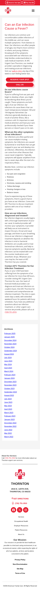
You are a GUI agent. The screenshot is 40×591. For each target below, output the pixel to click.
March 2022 (8, 437)
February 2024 (9, 375)
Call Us (20, 85)
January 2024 (9, 378)
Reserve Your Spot (14, 2)
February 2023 (9, 416)
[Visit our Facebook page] (13, 510)
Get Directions (21, 499)
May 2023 (8, 406)
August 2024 (9, 354)
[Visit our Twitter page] (19, 510)
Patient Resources (21, 530)
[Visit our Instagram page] (25, 510)
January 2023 (9, 419)
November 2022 (10, 426)
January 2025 (9, 337)
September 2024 (10, 351)
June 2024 (8, 361)
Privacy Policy (20, 560)
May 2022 (8, 433)
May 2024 (8, 364)
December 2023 (10, 382)
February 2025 (9, 333)
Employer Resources (21, 526)
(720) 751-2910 (10, 312)
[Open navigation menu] (33, 10)
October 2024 (9, 347)
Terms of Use (20, 573)
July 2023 (8, 399)
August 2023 (9, 395)
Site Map (20, 569)
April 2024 (8, 368)
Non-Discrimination (20, 564)
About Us (21, 534)
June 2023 (8, 402)
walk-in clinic (17, 71)
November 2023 (10, 385)
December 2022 (10, 423)
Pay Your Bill (30, 2)
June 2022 (8, 430)
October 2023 (9, 388)
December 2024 (10, 340)
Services (21, 517)
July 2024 (8, 358)
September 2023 (10, 392)
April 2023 (8, 409)
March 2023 (8, 413)
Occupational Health (21, 521)
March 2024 (8, 371)
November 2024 (10, 344)
